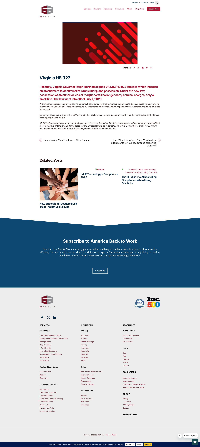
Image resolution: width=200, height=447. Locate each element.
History (125, 399)
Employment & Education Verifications (54, 339)
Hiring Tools (44, 405)
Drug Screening (45, 345)
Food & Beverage (87, 342)
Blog (124, 353)
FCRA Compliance (46, 402)
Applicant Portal (45, 372)
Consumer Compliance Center (134, 384)
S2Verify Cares (128, 405)
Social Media (44, 357)
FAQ (124, 356)
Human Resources (88, 378)
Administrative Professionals (91, 372)
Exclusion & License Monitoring (51, 399)
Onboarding (44, 378)
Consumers (119, 9)
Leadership (127, 402)
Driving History (45, 342)
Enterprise (135, 2)
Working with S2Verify (131, 335)
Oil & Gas (84, 357)
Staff (152, 2)
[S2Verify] (47, 16)
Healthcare (85, 348)
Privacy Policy (111, 435)
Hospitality (85, 351)
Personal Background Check (133, 388)
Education (85, 335)
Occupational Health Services (51, 354)
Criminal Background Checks (50, 335)
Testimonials (127, 339)
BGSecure (144, 2)
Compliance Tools (46, 396)
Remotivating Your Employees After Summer (67, 140)
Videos (125, 362)
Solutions (97, 9)
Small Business (86, 399)
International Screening (48, 351)
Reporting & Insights (47, 411)
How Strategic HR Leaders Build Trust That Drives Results (58, 205)
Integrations (139, 9)
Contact (126, 408)
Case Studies (127, 342)
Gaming (84, 345)
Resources (108, 9)
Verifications (44, 360)
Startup (84, 396)
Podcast (126, 359)
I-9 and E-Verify (45, 348)
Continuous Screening (48, 392)
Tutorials (126, 365)
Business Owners (87, 375)
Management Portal (47, 408)
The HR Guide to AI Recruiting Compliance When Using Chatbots (139, 180)
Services (87, 9)
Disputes (43, 375)
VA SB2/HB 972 (116, 87)
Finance (84, 339)
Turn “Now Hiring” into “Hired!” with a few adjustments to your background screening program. (133, 143)
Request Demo (153, 9)
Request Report (128, 381)
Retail (83, 360)
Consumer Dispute (130, 378)
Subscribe (100, 270)
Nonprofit (84, 354)
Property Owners (87, 384)
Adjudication (44, 389)
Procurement (86, 381)
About (129, 9)
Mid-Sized (85, 402)
